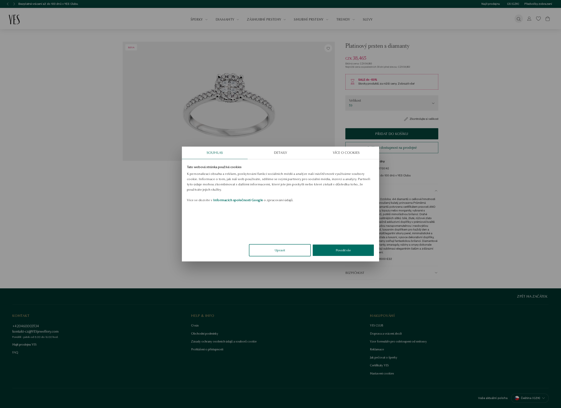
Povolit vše (343, 250)
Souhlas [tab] (215, 153)
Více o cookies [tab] (346, 153)
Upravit (280, 250)
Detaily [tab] (280, 153)
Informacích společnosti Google (238, 200)
